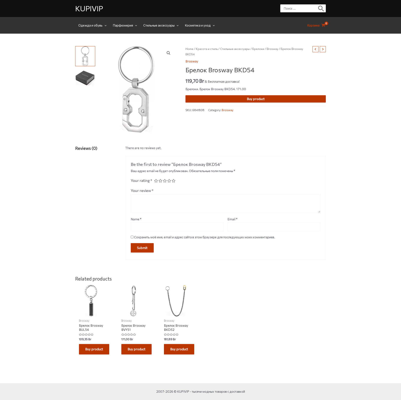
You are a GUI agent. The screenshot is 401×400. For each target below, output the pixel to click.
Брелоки (258, 49)
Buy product (256, 99)
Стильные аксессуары (159, 25)
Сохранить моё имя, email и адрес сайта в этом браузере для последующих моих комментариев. (204, 237)
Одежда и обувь (90, 25)
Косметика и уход (198, 25)
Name (136, 219)
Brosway (272, 49)
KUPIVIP (89, 8)
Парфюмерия (123, 25)
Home (189, 49)
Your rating (141, 180)
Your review (142, 190)
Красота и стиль (207, 49)
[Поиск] (321, 8)
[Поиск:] (299, 8)
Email (232, 219)
